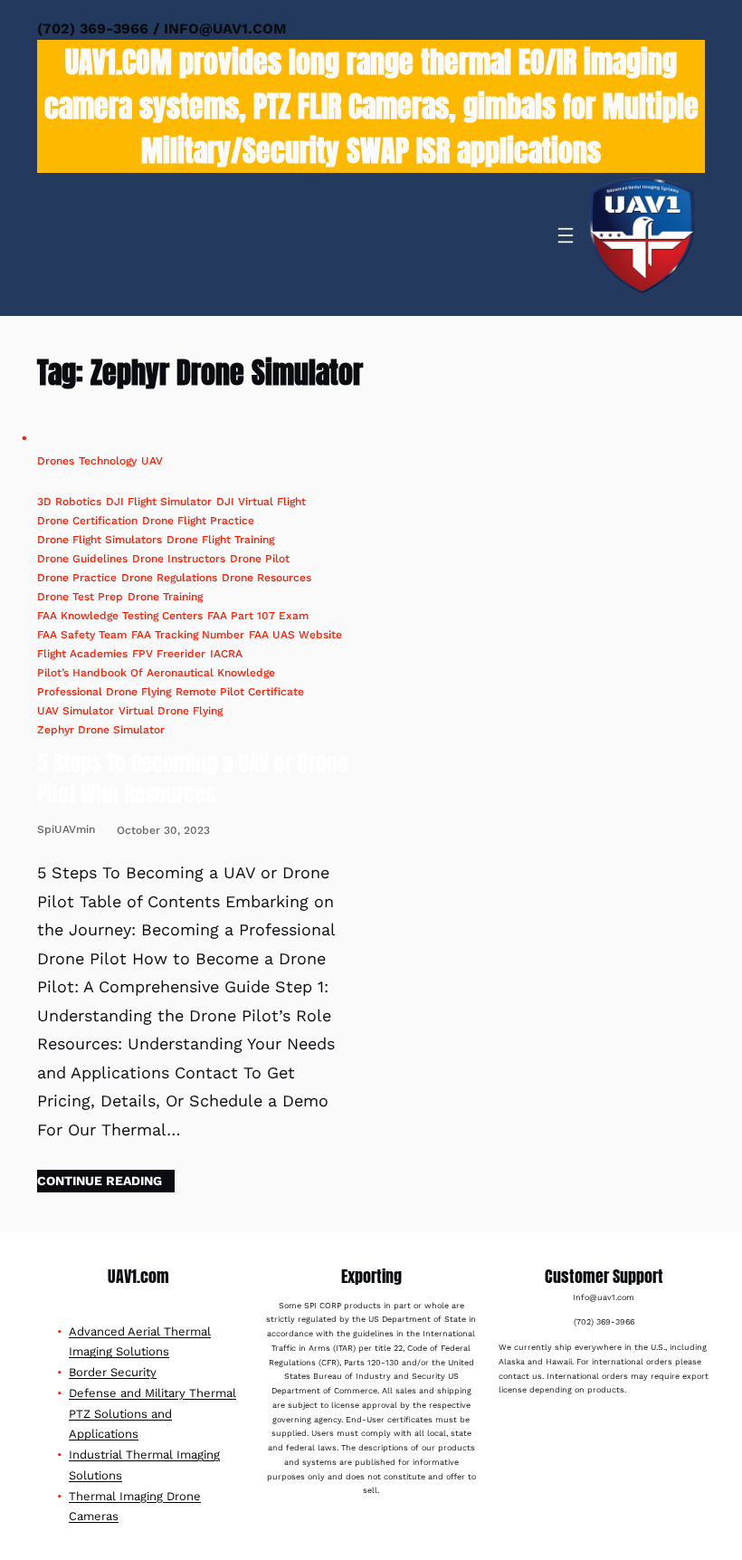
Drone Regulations (169, 577)
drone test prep (80, 596)
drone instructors (178, 558)
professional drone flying (104, 691)
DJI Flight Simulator (159, 501)
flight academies (82, 653)
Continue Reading (99, 1180)
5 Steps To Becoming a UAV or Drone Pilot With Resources (192, 779)
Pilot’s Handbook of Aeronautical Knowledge (156, 672)
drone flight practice (198, 520)
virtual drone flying (171, 710)
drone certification (87, 520)
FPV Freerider (168, 653)
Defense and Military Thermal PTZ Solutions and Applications (152, 1413)
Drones (55, 461)
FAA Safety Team (82, 634)
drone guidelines (82, 558)
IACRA (226, 653)
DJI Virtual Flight (261, 501)
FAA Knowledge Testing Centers (120, 615)
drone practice (77, 577)
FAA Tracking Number (187, 634)
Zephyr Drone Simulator (101, 729)
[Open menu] (566, 235)
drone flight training (220, 539)
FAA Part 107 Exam (258, 615)
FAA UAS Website (295, 634)
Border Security (113, 1372)
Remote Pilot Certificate (240, 691)
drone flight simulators (99, 539)
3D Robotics (69, 501)
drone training (165, 596)
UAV (152, 461)
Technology (108, 461)
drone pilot (260, 558)
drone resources (266, 577)
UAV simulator (75, 710)
